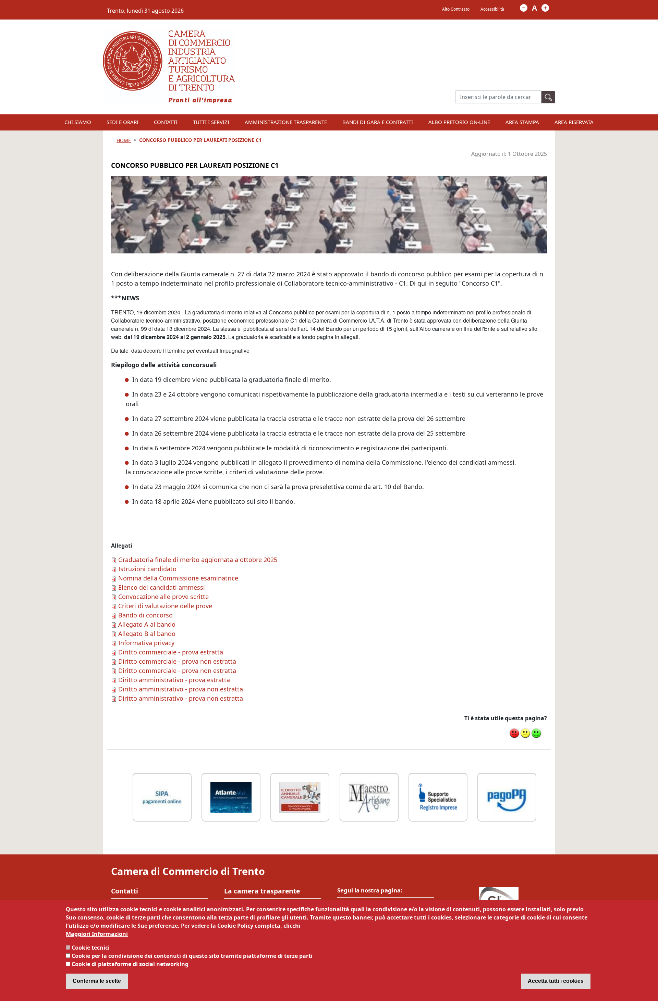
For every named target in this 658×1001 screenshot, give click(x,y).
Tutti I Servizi (211, 121)
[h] (548, 97)
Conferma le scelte (97, 981)
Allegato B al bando (146, 633)
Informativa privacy (146, 643)
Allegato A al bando (146, 624)
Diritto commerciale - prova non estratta (177, 661)
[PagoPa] (506, 796)
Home (124, 140)
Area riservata (574, 121)
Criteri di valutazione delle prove (165, 606)
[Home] (169, 34)
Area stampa (522, 121)
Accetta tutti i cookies (556, 981)
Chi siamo (77, 121)
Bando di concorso (145, 615)
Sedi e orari (122, 121)
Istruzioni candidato (147, 569)
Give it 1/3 (514, 733)
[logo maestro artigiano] (369, 796)
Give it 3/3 (536, 733)
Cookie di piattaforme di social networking (130, 964)
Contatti (166, 121)
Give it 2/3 (525, 733)
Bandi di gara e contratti (377, 121)
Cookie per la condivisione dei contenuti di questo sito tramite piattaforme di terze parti (192, 956)
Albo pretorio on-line (459, 121)
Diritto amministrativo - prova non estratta (180, 689)
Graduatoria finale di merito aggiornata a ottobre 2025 (197, 559)
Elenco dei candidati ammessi (161, 587)
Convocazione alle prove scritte (163, 596)
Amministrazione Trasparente (286, 121)
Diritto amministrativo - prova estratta (174, 680)
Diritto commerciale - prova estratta (170, 652)
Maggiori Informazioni (97, 934)
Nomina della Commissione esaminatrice (178, 578)
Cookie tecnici (91, 947)
